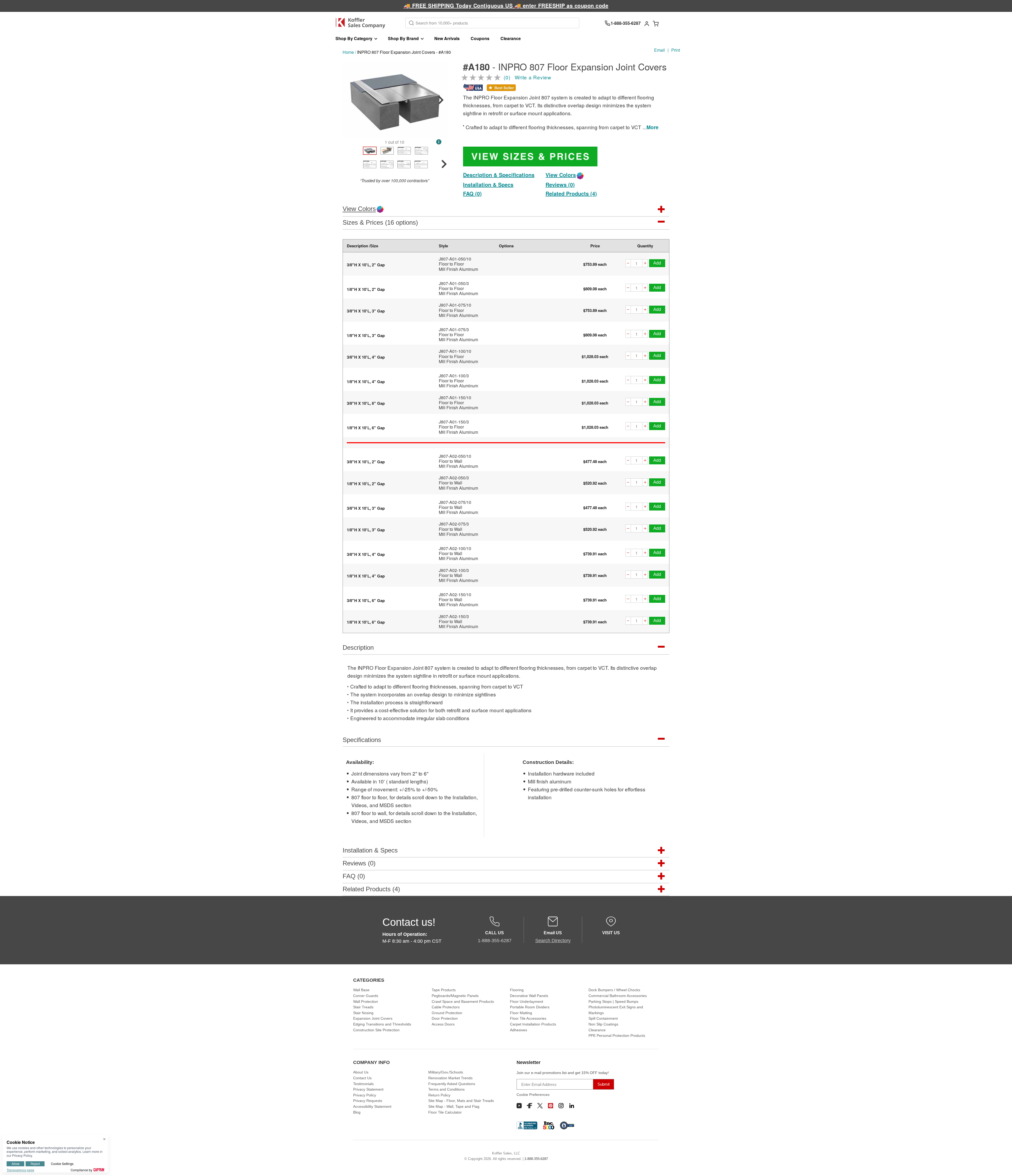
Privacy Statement (368, 1089)
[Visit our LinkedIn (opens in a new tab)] (571, 1105)
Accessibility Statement (372, 1106)
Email (659, 50)
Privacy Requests (367, 1101)
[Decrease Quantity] (628, 263)
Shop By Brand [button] (403, 38)
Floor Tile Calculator (445, 1112)
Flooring (517, 990)
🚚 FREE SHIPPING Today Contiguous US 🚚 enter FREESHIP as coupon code (506, 5)
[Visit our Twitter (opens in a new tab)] (540, 1105)
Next (441, 100)
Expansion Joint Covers (372, 1018)
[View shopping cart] (656, 23)
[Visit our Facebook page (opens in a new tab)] (529, 1105)
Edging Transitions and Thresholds (382, 1024)
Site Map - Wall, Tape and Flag (453, 1106)
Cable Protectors (446, 1007)
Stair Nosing (363, 1013)
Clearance (510, 38)
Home (348, 52)
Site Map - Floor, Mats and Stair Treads (461, 1101)
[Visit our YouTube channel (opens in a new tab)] (519, 1105)
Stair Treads (363, 1007)
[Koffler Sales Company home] (362, 23)
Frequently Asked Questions (451, 1084)
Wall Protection (365, 1001)
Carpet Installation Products (533, 1024)
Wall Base (361, 990)
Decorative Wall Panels (529, 996)
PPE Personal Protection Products (616, 1035)
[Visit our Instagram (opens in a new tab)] (561, 1105)
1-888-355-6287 (536, 1159)
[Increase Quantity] (645, 263)
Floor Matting (521, 1013)
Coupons (480, 38)
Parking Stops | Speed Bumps (613, 1001)
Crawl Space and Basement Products (463, 1001)
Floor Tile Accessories (528, 1018)
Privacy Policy (364, 1095)
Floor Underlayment (526, 1001)
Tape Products (444, 990)
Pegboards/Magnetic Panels (455, 996)
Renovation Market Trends (450, 1078)
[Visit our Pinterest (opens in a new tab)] (550, 1105)
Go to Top (1002, 1165)
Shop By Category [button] (353, 38)
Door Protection (445, 1018)
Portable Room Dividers (529, 1007)
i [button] (438, 141)
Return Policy (439, 1095)
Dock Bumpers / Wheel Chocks (614, 990)
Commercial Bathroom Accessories (617, 996)
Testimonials (363, 1084)
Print (675, 50)
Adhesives (518, 1030)
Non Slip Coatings (603, 1024)
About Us (360, 1072)
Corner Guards (365, 996)
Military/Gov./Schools (445, 1072)
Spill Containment (603, 1018)
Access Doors (443, 1024)
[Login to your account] (647, 23)
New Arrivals (447, 38)
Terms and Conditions (446, 1089)
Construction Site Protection (376, 1030)
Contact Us (362, 1078)
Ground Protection (447, 1013)
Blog (357, 1112)
